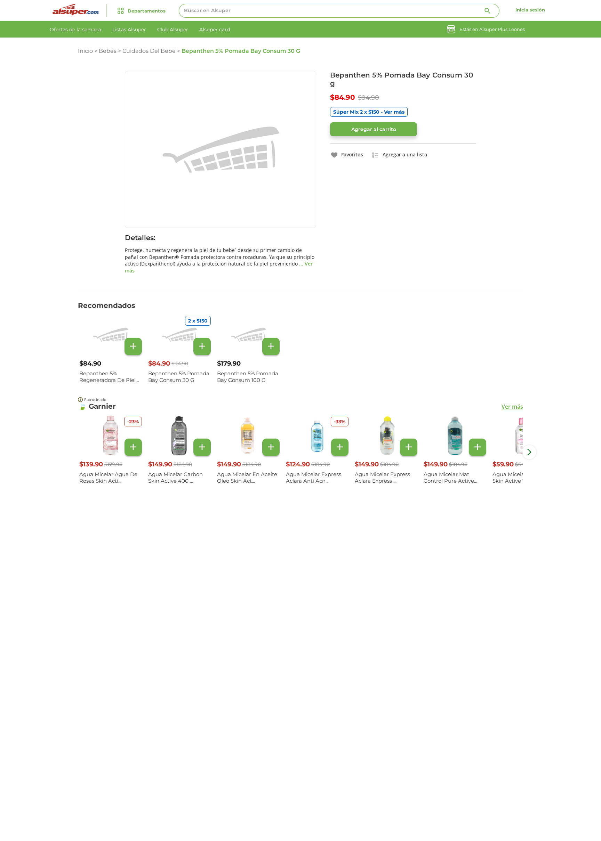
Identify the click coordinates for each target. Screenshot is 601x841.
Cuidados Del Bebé (149, 51)
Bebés (108, 51)
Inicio (85, 51)
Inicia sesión (530, 10)
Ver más (512, 406)
